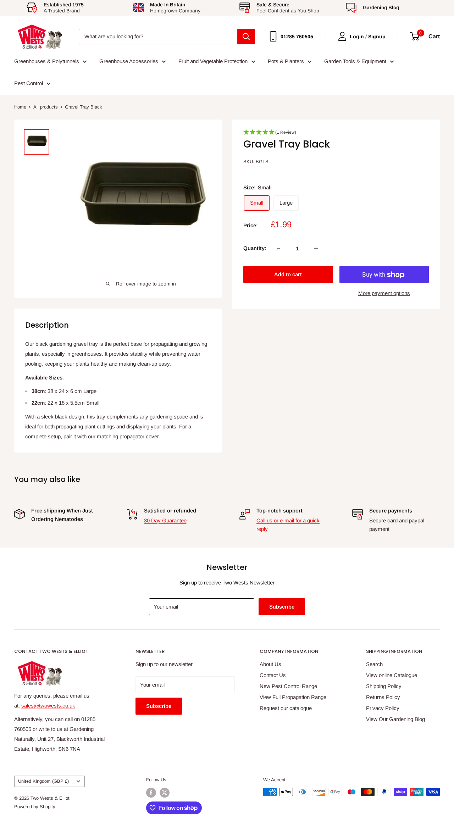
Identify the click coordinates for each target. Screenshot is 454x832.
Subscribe (281, 607)
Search (374, 664)
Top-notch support (279, 510)
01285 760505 (297, 36)
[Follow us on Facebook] (151, 793)
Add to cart (288, 275)
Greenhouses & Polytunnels (46, 61)
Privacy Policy (382, 708)
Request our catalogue (286, 708)
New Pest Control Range (288, 686)
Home (20, 107)
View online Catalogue (391, 675)
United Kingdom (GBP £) (43, 781)
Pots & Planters (286, 61)
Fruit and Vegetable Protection (213, 61)
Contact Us (273, 675)
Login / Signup (368, 36)
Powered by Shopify (34, 806)
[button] (336, 134)
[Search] (246, 36)
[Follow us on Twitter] (165, 793)
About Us (270, 664)
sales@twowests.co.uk (48, 706)
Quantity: (254, 248)
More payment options (384, 293)
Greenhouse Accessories (128, 61)
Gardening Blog (381, 7)
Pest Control (28, 83)
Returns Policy (383, 697)
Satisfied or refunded (170, 510)
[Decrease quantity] (278, 248)
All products (45, 107)
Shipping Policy (384, 686)
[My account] (342, 36)
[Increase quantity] (316, 248)
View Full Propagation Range (293, 697)
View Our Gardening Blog (395, 719)
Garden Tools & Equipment (355, 61)
